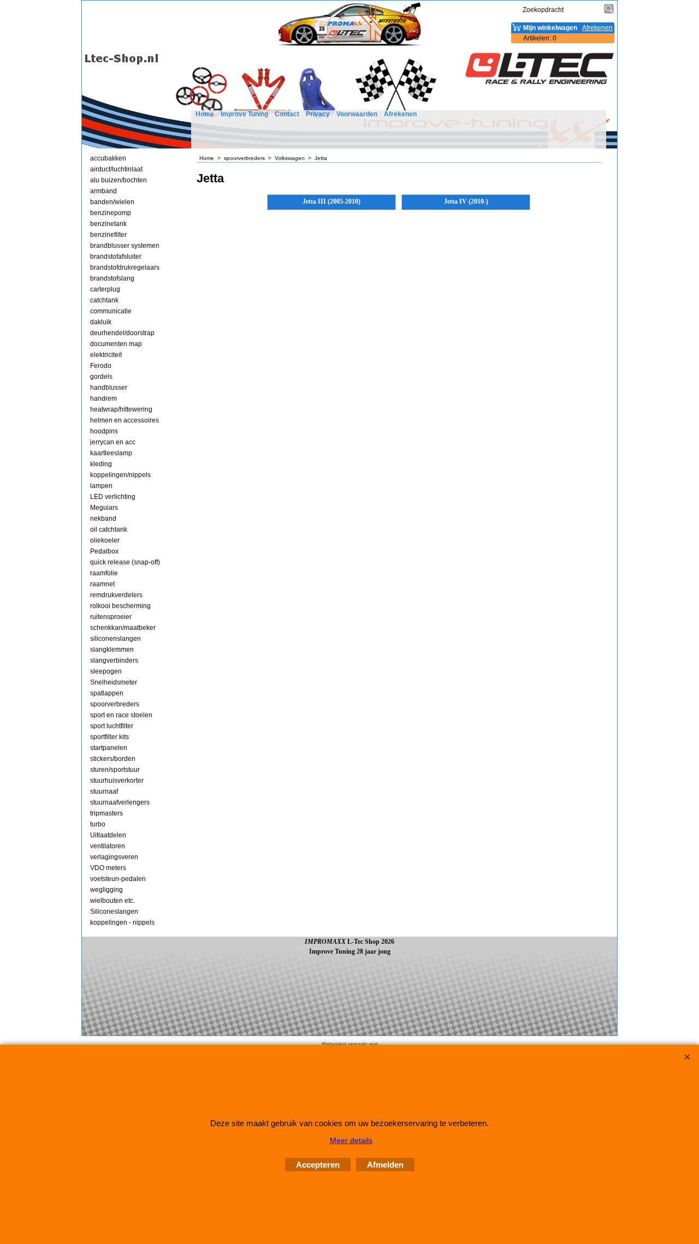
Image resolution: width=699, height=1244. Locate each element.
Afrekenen (400, 114)
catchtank (104, 300)
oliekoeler (105, 540)
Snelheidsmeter (113, 682)
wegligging (106, 890)
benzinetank (108, 224)
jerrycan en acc (112, 442)
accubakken (108, 158)
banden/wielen (112, 202)
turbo (97, 824)
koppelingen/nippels (120, 475)
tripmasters (106, 813)
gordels (101, 376)
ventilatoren (107, 846)
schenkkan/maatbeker (123, 628)
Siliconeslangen (114, 911)
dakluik (100, 322)
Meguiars (104, 507)
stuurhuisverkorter (117, 780)
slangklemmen (112, 649)
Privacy (318, 114)
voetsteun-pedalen (118, 879)
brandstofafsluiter (115, 256)
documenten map (116, 344)
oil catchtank (108, 529)
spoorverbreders (114, 704)
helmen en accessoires (124, 420)
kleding (101, 464)
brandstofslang (112, 278)
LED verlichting (112, 497)
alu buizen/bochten (118, 180)
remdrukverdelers (116, 595)
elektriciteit (106, 355)
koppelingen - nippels (122, 922)
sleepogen (106, 671)
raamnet (102, 584)
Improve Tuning (244, 114)
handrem (103, 398)
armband (103, 191)
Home (205, 114)
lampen (101, 486)
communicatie (111, 311)
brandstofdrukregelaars (124, 267)
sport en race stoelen (121, 715)
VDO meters (108, 868)
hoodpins (104, 431)
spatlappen (106, 693)
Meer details (351, 1140)
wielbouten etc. (112, 900)
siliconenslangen (115, 638)
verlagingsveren (114, 857)
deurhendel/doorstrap (122, 333)
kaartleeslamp (111, 453)
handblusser (108, 387)
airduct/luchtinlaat (116, 169)
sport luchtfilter (111, 726)
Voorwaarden (356, 114)
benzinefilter (108, 235)
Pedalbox (104, 551)
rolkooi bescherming (120, 606)
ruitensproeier (111, 617)
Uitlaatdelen (108, 835)
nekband (103, 518)
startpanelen (108, 748)
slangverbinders (114, 660)
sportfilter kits (109, 737)
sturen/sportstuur (115, 769)
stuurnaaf (104, 791)
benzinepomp (110, 213)
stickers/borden (112, 759)
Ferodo (100, 366)
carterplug (105, 289)
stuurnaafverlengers (120, 802)
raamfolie (104, 573)
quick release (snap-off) (125, 562)
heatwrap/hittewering (121, 409)
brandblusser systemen (124, 245)
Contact (287, 114)
